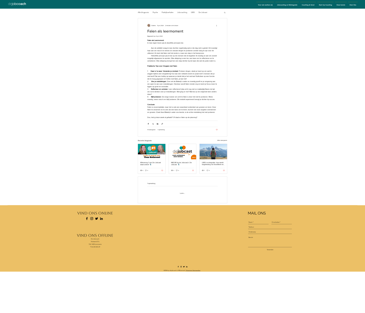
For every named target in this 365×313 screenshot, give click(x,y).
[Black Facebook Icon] (178, 308)
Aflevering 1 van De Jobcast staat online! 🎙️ (150, 163)
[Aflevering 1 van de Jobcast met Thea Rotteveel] (151, 151)
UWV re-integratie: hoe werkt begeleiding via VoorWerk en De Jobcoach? (213, 163)
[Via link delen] (162, 124)
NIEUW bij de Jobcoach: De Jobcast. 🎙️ (181, 163)
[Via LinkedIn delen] (157, 124)
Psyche (155, 12)
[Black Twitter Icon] (96, 260)
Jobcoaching (182, 12)
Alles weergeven (222, 140)
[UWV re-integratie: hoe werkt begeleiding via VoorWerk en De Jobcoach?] (213, 151)
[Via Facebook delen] (148, 124)
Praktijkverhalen (167, 12)
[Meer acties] (216, 25)
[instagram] (92, 260)
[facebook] (87, 260)
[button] (287, 4)
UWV (193, 12)
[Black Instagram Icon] (181, 308)
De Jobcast (203, 12)
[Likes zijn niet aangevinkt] (153, 238)
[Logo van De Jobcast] (182, 151)
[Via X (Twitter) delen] (153, 124)
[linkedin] (101, 260)
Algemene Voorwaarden (193, 312)
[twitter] (184, 308)
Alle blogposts (143, 12)
